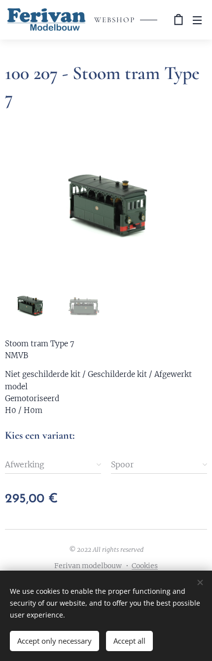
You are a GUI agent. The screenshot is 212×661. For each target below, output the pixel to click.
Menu (197, 20)
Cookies (145, 565)
